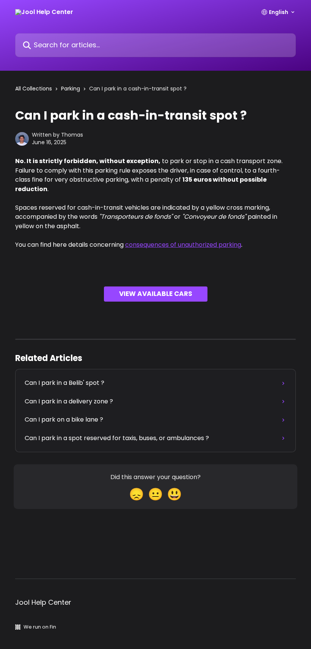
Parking (70, 88)
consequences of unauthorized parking (183, 244)
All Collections (33, 88)
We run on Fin (40, 626)
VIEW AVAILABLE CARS (155, 293)
